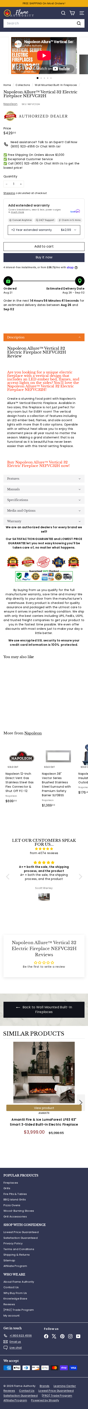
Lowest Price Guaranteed (21, 1232)
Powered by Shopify (45, 1400)
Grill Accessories (15, 1216)
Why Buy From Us (15, 1293)
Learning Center (65, 1386)
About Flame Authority (18, 1282)
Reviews (9, 1304)
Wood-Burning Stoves (18, 1211)
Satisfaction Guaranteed (20, 1238)
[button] (44, 337)
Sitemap (9, 1260)
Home (7, 85)
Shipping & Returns (16, 1255)
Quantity (10, 176)
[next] (81, 1103)
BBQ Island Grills (14, 1199)
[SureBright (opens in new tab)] (75, 211)
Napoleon (10, 104)
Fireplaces (10, 1183)
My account (11, 1316)
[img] (44, 849)
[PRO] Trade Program (18, 1310)
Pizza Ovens (11, 1205)
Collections (23, 85)
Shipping (9, 193)
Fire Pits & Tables (15, 1194)
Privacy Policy (13, 1243)
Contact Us (11, 1287)
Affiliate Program (15, 1266)
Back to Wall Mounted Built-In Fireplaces (47, 1009)
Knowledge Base (15, 1299)
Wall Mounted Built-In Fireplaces (56, 85)
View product (44, 1108)
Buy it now (44, 257)
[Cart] (72, 13)
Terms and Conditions (18, 1249)
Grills (6, 1188)
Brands (45, 1386)
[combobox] (44, 23)
